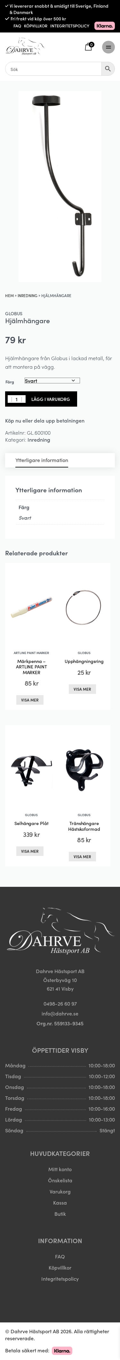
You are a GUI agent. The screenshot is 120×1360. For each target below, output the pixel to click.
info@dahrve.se (60, 1013)
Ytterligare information (41, 459)
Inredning (27, 295)
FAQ (17, 26)
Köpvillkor (60, 1267)
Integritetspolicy (60, 1278)
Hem (9, 295)
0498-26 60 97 (60, 1003)
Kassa (60, 1202)
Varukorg (60, 1191)
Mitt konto (60, 1168)
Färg (9, 382)
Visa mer (30, 699)
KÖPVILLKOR (35, 26)
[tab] (41, 460)
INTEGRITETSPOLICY (69, 26)
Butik (60, 1213)
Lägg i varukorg (50, 399)
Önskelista (60, 1180)
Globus (13, 313)
